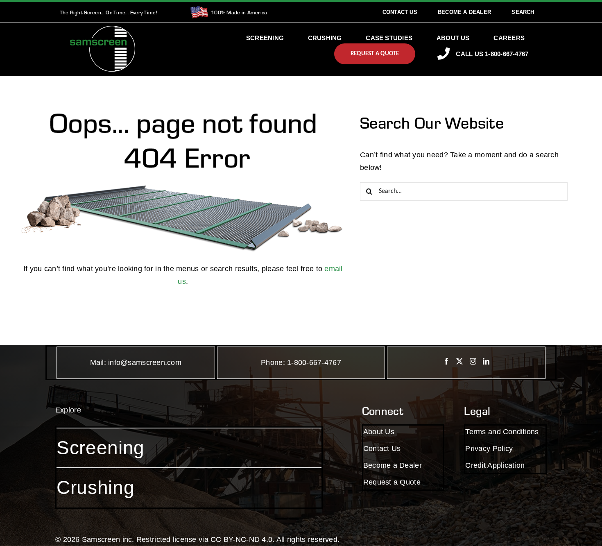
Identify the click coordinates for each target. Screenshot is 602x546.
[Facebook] (446, 361)
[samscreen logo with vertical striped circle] (102, 29)
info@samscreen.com (144, 362)
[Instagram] (473, 361)
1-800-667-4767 (314, 362)
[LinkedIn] (486, 361)
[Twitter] (459, 361)
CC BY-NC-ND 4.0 (241, 539)
